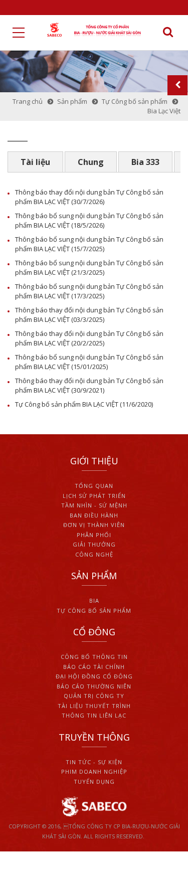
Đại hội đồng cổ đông (94, 676)
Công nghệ (94, 554)
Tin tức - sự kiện (94, 762)
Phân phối (94, 535)
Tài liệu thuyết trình (94, 706)
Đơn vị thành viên (94, 525)
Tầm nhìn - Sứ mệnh (94, 505)
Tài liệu (35, 161)
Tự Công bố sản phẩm (94, 610)
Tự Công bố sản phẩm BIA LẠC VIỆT (66, 404)
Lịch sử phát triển (94, 495)
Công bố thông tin (94, 656)
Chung (91, 161)
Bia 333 (145, 161)
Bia (94, 600)
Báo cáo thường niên (94, 686)
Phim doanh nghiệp (94, 771)
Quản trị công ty (94, 696)
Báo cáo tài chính (94, 666)
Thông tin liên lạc (94, 715)
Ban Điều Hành (94, 515)
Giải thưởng (94, 544)
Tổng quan (94, 485)
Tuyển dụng (94, 781)
